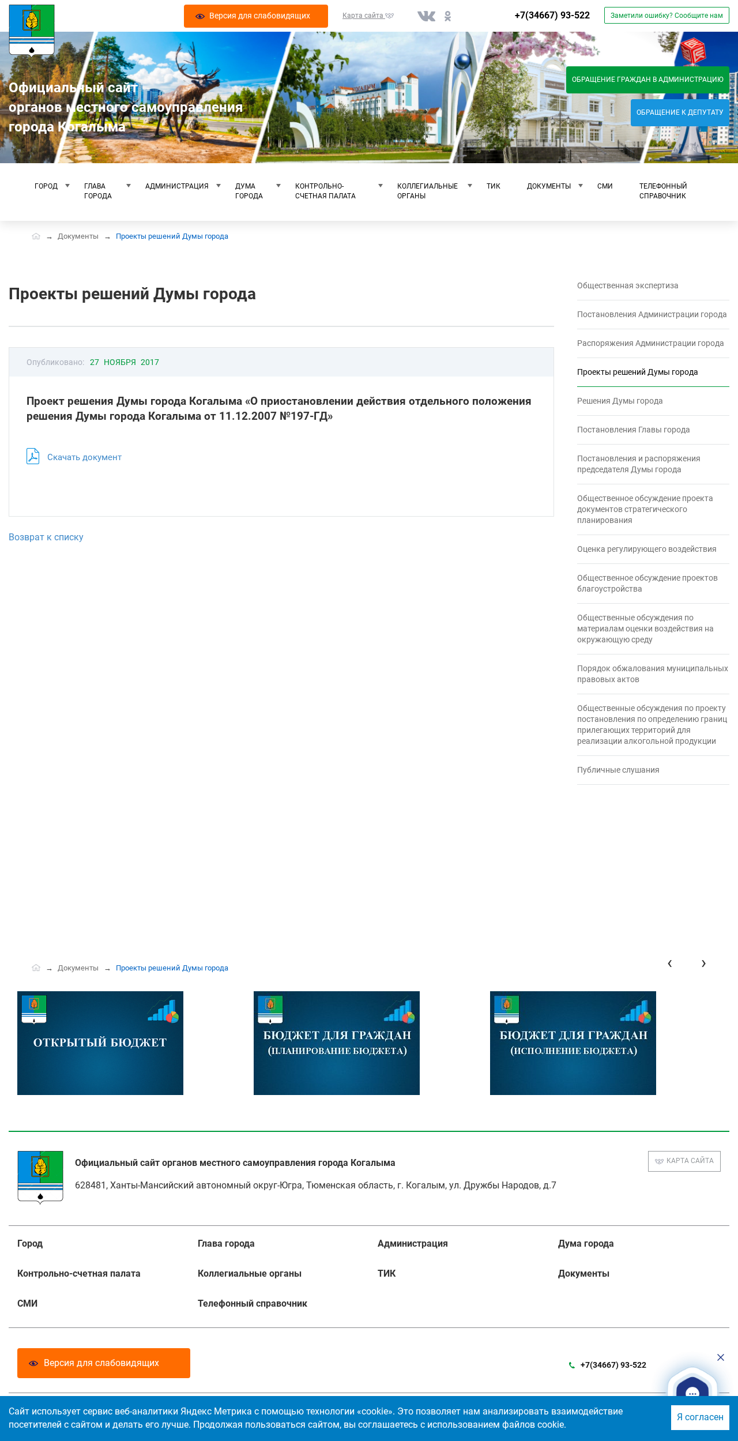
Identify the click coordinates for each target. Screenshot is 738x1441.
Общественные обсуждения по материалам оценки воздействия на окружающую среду (645, 628)
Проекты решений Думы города (637, 372)
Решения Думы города (620, 400)
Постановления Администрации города (652, 314)
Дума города (249, 191)
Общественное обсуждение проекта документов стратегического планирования (645, 509)
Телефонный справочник (663, 191)
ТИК (493, 186)
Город (46, 186)
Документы (549, 186)
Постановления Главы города (633, 429)
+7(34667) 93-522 (552, 15)
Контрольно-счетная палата (325, 191)
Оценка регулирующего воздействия (647, 549)
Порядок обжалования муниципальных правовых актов (652, 674)
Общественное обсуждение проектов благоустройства (647, 583)
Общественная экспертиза (628, 285)
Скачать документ (84, 457)
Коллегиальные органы (427, 191)
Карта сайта (690, 1161)
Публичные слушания (618, 769)
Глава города (98, 191)
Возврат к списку (46, 537)
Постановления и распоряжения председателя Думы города (639, 464)
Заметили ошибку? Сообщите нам (667, 16)
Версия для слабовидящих (101, 1362)
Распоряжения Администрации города (650, 343)
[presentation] (669, 962)
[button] (693, 1394)
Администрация (177, 186)
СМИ (605, 186)
